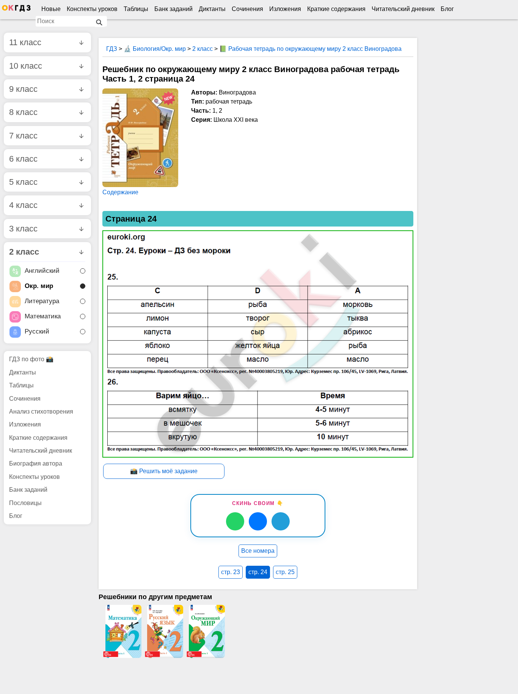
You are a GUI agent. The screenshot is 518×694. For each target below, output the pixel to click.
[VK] (258, 521)
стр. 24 (257, 572)
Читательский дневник (403, 9)
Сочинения (247, 9)
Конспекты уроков (92, 9)
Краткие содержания (336, 9)
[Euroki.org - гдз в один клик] (16, 9)
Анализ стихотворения (41, 411)
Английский (42, 271)
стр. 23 (230, 572)
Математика (43, 316)
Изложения (285, 9)
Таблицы (136, 9)
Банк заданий (173, 9)
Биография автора (35, 463)
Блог (447, 9)
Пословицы (25, 503)
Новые (51, 9)
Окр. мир (39, 286)
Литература (42, 301)
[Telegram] (281, 521)
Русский (37, 331)
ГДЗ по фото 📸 (31, 359)
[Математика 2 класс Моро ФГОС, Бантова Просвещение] (123, 631)
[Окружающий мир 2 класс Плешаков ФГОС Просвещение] (207, 631)
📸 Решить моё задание (164, 471)
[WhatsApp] (235, 521)
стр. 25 (285, 572)
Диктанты (212, 9)
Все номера (258, 551)
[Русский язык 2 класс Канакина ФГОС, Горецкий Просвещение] (165, 631)
